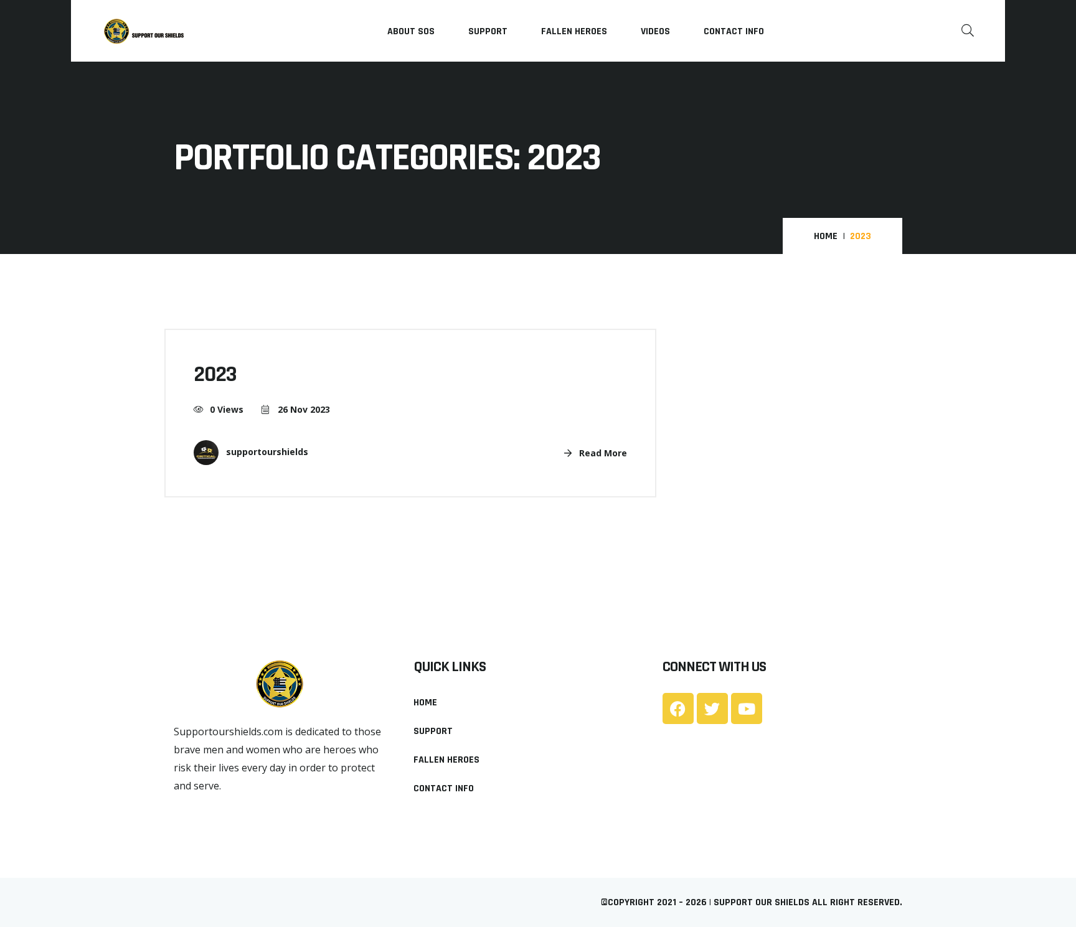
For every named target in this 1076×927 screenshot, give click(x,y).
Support (487, 31)
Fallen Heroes (574, 31)
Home (826, 237)
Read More (602, 453)
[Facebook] (678, 708)
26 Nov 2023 (302, 409)
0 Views (226, 409)
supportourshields (266, 452)
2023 (215, 374)
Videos (655, 31)
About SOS (411, 31)
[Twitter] (712, 708)
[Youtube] (746, 708)
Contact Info (734, 31)
